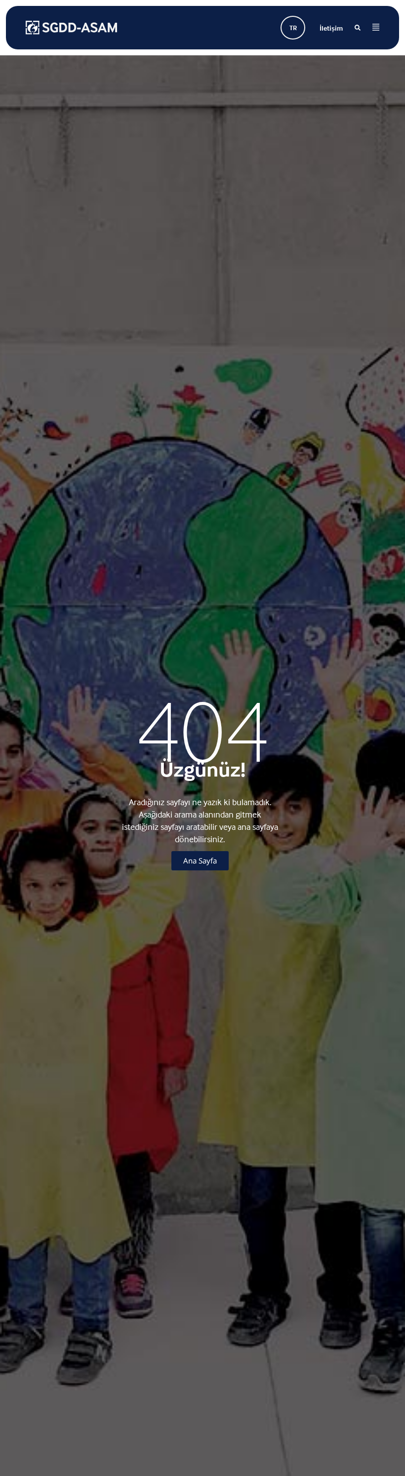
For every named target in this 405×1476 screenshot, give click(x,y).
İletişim (331, 28)
